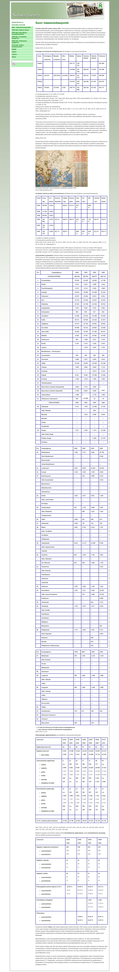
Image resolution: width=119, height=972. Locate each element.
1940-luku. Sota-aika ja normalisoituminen (19, 33)
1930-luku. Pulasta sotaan (20, 30)
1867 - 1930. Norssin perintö (21, 27)
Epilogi (14, 49)
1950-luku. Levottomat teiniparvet (19, 37)
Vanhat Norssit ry (17, 22)
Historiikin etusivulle (18, 25)
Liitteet (14, 52)
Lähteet (14, 54)
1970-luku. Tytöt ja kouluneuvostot (18, 46)
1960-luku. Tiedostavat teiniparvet (19, 41)
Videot (14, 57)
